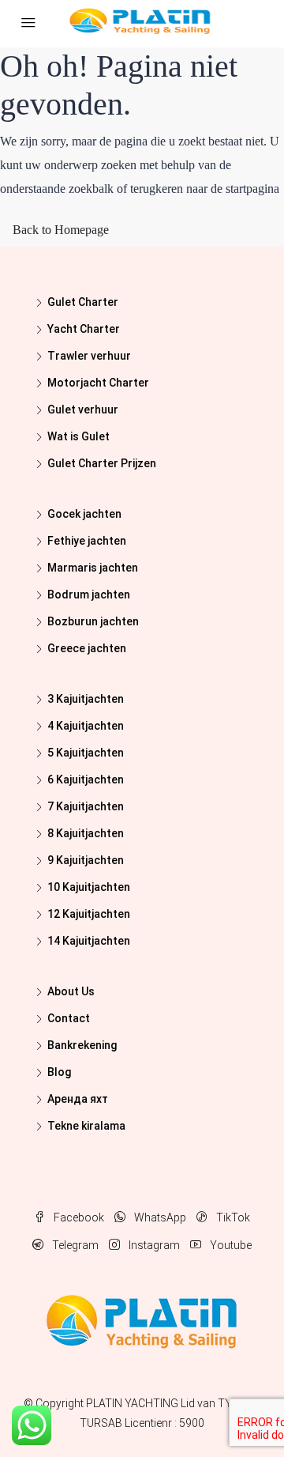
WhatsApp (159, 1217)
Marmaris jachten (92, 567)
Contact (68, 1018)
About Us (71, 991)
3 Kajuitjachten (85, 699)
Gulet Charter (82, 302)
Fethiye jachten (86, 540)
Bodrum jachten (88, 594)
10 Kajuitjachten (88, 887)
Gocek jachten (84, 514)
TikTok (232, 1217)
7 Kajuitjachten (85, 806)
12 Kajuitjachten (88, 914)
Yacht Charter (83, 329)
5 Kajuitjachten (85, 752)
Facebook (77, 1217)
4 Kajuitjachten (85, 725)
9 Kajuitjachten (85, 860)
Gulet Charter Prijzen (101, 463)
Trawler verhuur (89, 355)
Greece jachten (86, 648)
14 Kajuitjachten (88, 940)
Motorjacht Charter (98, 382)
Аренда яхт (77, 1099)
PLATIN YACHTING (132, 1403)
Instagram (153, 1245)
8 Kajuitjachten (85, 833)
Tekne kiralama (86, 1125)
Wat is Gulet (78, 436)
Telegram (74, 1245)
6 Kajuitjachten (85, 779)
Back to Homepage (61, 229)
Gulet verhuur (82, 409)
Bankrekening (82, 1045)
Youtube (229, 1245)
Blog (59, 1072)
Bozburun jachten (93, 621)
